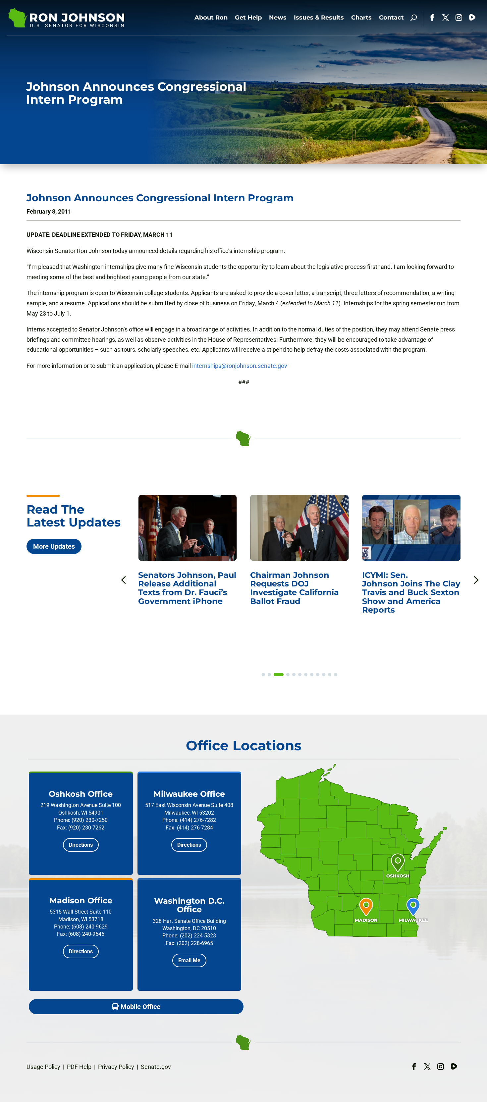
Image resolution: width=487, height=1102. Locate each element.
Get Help (248, 17)
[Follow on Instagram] (458, 17)
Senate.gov (156, 1066)
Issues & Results (319, 17)
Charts (361, 17)
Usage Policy (43, 1066)
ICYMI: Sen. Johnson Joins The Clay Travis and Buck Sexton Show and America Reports (411, 592)
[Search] (413, 17)
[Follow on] (472, 17)
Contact (391, 17)
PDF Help (79, 1066)
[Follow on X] (445, 17)
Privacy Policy (116, 1066)
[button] (475, 579)
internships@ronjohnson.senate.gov (239, 365)
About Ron (211, 17)
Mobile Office (140, 1007)
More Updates (54, 546)
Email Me (189, 960)
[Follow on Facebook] (432, 17)
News (278, 17)
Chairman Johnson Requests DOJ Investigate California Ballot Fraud (294, 588)
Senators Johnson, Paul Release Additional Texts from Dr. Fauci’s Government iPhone (187, 588)
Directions (81, 845)
